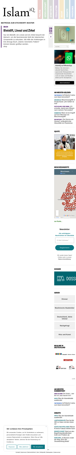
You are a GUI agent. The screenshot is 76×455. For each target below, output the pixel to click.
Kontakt (18, 452)
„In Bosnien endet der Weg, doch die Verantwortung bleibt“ (64, 439)
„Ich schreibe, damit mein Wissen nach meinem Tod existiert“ (64, 108)
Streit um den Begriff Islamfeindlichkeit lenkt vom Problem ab (64, 433)
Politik (40, 9)
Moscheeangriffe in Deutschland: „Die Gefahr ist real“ (64, 101)
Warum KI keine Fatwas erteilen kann (64, 427)
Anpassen (12, 447)
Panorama (72, 9)
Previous (57, 366)
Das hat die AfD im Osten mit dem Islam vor (64, 422)
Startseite (50, 9)
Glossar (65, 299)
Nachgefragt (64, 326)
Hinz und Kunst (65, 334)
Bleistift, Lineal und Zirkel (19, 30)
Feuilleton (56, 9)
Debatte (67, 9)
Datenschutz (57, 452)
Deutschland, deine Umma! (64, 318)
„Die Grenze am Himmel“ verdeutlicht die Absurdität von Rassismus (63, 121)
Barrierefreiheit (32, 452)
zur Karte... (58, 221)
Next (71, 366)
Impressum (24, 452)
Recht (61, 9)
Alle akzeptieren (38, 447)
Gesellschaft (45, 9)
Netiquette (42, 452)
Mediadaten (49, 452)
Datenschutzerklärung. (64, 259)
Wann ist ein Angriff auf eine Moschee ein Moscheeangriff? (64, 114)
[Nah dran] (46, 426)
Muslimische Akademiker (64, 308)
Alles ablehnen (23, 447)
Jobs (37, 452)
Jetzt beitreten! (65, 83)
